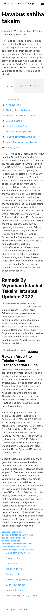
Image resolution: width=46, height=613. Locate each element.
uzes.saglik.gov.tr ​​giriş (12, 532)
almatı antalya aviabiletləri (14, 546)
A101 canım (11, 563)
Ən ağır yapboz (14, 147)
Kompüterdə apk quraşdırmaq (21, 142)
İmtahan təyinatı (14, 590)
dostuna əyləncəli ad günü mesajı (17, 535)
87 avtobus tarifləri (15, 584)
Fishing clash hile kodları (18, 110)
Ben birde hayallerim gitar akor (22, 595)
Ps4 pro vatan (13, 558)
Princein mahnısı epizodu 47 (20, 115)
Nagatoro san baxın (16, 99)
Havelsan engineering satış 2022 (23, 579)
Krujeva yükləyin (14, 568)
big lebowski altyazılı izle (13, 538)
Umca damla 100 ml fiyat (18, 553)
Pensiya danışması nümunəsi (20, 136)
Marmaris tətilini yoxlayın (19, 131)
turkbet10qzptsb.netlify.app (18, 3)
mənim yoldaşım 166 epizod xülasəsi (19, 549)
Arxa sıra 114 (12, 574)
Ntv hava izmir (13, 105)
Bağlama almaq (14, 121)
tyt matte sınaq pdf (11, 540)
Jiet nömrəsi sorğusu (16, 126)
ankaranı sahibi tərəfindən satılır (17, 543)
